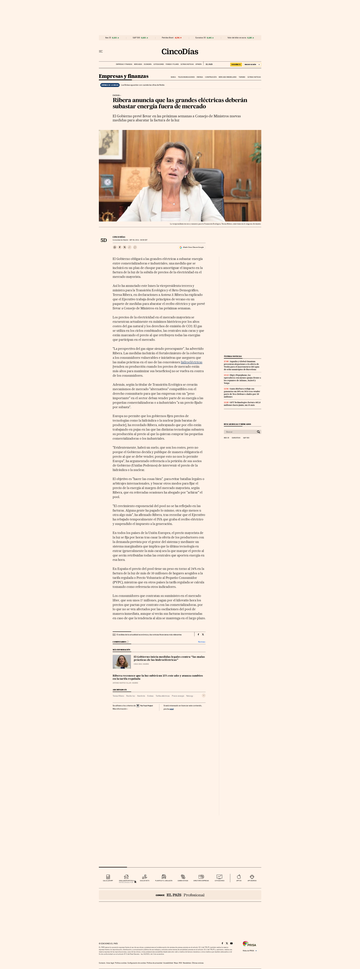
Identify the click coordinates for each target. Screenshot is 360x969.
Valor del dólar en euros (237, 38)
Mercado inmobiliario (228, 77)
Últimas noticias (187, 64)
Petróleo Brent (167, 38)
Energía (116, 95)
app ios (238, 880)
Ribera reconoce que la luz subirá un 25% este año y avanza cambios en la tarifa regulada (158, 677)
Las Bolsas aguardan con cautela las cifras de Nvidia (142, 85)
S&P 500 (136, 38)
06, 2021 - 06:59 (138, 240)
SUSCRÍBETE (236, 64)
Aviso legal (110, 963)
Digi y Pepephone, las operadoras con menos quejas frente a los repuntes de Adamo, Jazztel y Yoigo (242, 379)
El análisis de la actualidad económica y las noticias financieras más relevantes (149, 634)
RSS (180, 963)
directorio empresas (201, 880)
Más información (120, 709)
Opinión (198, 64)
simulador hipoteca (126, 880)
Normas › (202, 642)
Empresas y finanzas (124, 64)
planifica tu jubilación (163, 880)
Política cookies (121, 963)
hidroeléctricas (191, 362)
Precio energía (178, 696)
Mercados (138, 64)
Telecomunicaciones (186, 77)
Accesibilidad (168, 963)
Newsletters (187, 963)
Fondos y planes (172, 64)
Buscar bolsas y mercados (237, 424)
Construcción (210, 77)
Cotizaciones (158, 64)
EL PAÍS (207, 63)
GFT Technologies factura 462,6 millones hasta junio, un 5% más (242, 403)
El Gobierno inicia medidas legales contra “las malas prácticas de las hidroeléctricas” (169, 658)
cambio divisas (183, 880)
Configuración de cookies (136, 963)
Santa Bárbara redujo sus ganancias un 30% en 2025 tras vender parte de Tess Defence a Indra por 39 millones (242, 392)
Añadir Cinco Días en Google (193, 247)
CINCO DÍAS (119, 237)
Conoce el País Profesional (180, 895)
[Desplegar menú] (101, 51)
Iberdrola (141, 696)
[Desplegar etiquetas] (204, 695)
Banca (173, 77)
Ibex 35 (108, 38)
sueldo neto (144, 880)
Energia (200, 77)
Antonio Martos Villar (122, 683)
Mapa (176, 963)
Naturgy (189, 696)
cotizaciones (219, 880)
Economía (148, 64)
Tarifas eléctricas (163, 696)
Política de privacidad (154, 963)
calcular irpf (108, 880)
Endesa (150, 696)
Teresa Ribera (118, 696)
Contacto (102, 963)
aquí (172, 709)
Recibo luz (130, 696)
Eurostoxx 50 (200, 38)
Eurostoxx (236, 438)
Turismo (242, 77)
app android (252, 880)
